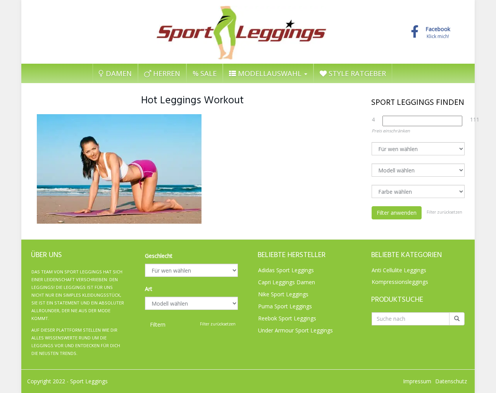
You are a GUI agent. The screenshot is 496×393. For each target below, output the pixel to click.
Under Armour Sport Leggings (295, 330)
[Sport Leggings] (241, 30)
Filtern (157, 324)
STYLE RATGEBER (356, 73)
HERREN (165, 73)
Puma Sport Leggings (285, 306)
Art (148, 288)
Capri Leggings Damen (286, 282)
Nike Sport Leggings (283, 294)
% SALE (205, 73)
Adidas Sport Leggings (286, 270)
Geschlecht (158, 255)
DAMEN (118, 73)
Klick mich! (437, 33)
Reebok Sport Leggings (287, 318)
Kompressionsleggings (400, 281)
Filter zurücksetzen (444, 212)
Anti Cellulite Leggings (399, 270)
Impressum (417, 381)
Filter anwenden (397, 212)
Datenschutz (451, 381)
